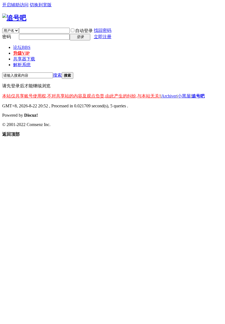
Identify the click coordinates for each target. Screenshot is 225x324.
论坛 (21, 47)
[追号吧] (14, 17)
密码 (6, 36)
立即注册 (102, 36)
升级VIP (21, 53)
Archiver (169, 96)
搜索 (57, 75)
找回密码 (102, 30)
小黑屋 (184, 96)
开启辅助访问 (15, 4)
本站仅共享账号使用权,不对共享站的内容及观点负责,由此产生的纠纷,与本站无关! (81, 96)
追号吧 (198, 96)
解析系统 (22, 64)
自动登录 (84, 30)
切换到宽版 (41, 4)
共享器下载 (24, 59)
